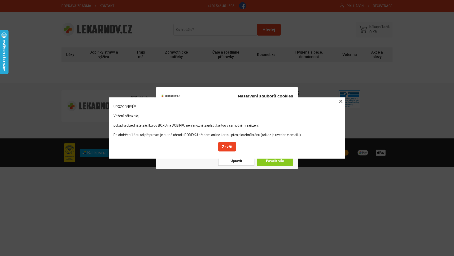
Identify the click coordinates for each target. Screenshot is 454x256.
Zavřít (227, 147)
